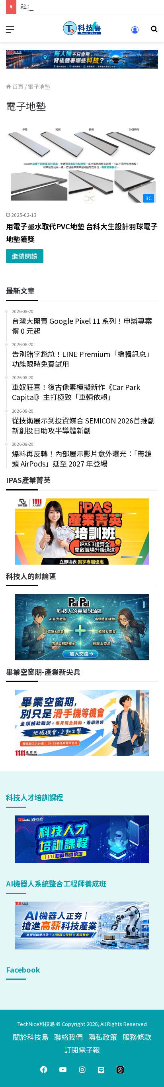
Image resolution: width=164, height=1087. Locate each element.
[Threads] (120, 1069)
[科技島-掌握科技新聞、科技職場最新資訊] (82, 28)
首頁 (17, 87)
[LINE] (101, 1069)
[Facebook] (43, 1069)
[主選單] (10, 31)
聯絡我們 (68, 1037)
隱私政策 (102, 1037)
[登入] (135, 32)
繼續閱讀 (24, 256)
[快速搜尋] (154, 31)
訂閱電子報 (82, 1049)
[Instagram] (82, 1069)
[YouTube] (62, 1069)
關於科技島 (31, 1037)
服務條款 (137, 1037)
